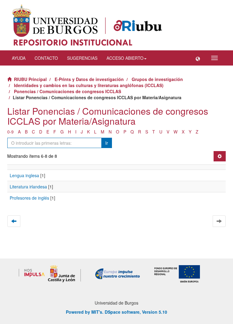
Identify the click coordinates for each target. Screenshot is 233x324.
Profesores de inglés (29, 198)
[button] (197, 58)
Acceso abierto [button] (125, 58)
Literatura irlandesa (28, 187)
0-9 (10, 132)
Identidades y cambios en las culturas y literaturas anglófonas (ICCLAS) (89, 85)
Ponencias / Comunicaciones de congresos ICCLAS (67, 91)
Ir (106, 143)
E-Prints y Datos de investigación (89, 79)
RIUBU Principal (30, 79)
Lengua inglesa (24, 175)
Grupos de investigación (157, 79)
